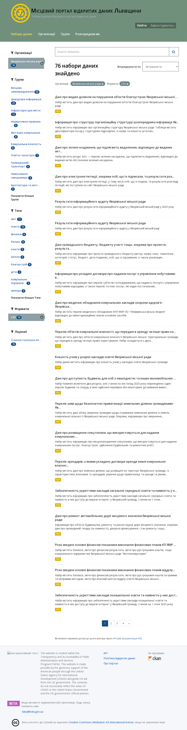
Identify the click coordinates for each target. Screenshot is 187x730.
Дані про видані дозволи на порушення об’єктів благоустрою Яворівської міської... (116, 97)
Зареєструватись (162, 25)
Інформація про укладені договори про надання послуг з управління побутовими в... (115, 276)
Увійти (142, 25)
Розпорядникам (87, 34)
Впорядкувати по (129, 66)
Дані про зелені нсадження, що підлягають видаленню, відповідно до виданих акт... (113, 149)
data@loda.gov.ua (32, 711)
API (114, 638)
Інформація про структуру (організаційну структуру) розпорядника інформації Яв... (117, 122)
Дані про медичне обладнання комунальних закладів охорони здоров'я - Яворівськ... (109, 304)
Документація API (131, 638)
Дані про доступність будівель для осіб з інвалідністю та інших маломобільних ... (115, 378)
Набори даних (21, 34)
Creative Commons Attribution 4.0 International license (101, 722)
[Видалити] (102, 83)
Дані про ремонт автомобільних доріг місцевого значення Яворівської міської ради (113, 518)
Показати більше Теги (26, 297)
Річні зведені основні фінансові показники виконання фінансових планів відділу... (115, 570)
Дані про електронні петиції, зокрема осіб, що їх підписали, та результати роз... (114, 176)
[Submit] (174, 51)
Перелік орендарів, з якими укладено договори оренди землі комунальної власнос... (110, 463)
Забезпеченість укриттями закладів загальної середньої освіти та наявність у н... (116, 491)
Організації (46, 34)
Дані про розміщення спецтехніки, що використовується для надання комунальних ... (107, 435)
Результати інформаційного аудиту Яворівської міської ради (100, 202)
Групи (65, 34)
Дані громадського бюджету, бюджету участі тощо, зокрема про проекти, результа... (110, 247)
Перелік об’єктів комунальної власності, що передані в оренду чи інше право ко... (115, 332)
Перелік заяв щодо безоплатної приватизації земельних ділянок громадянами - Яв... (115, 405)
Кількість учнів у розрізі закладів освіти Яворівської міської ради (103, 357)
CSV (58, 111)
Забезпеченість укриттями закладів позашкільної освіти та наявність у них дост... (116, 595)
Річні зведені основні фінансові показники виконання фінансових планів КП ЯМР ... (115, 545)
